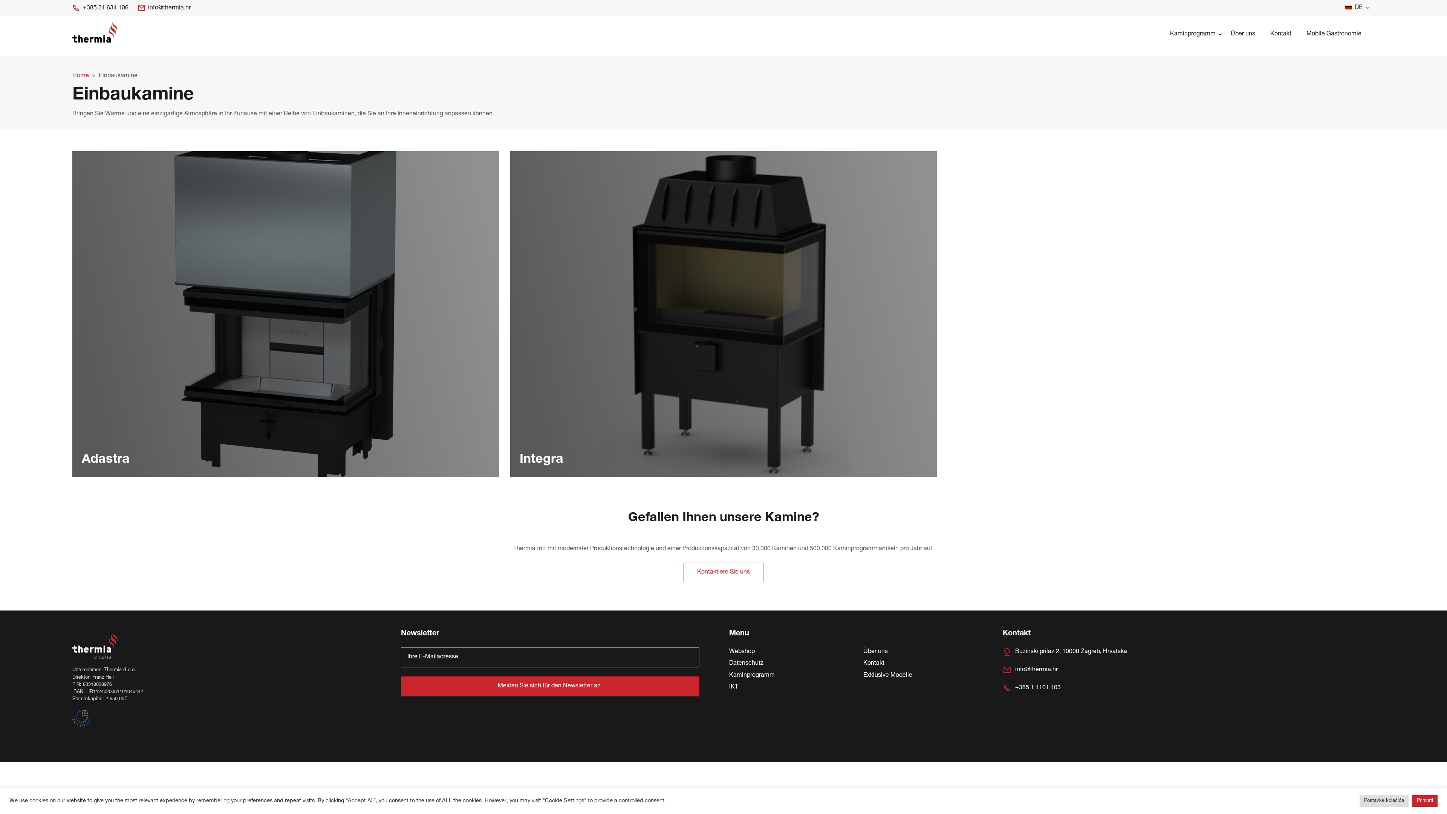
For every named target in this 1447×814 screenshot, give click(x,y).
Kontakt (1280, 34)
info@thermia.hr (169, 8)
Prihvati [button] (1425, 801)
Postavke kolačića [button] (1384, 801)
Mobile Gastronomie (1333, 34)
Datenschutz (746, 664)
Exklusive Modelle (887, 676)
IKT (733, 687)
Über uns (1243, 34)
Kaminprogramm (1193, 34)
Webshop (742, 652)
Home (80, 76)
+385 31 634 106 (105, 8)
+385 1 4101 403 (1038, 688)
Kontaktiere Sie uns (723, 572)
